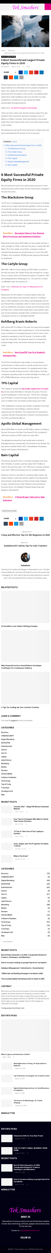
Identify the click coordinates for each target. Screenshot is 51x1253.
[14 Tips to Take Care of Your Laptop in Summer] (6, 834)
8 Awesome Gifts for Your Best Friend (28, 1136)
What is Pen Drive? (21, 856)
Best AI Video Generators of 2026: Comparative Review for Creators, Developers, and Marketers (27, 1167)
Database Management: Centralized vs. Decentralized (22, 968)
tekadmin (6, 67)
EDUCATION (12, 56)
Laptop (3, 757)
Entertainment (6, 746)
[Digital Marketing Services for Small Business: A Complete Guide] (6, 1091)
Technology (5, 781)
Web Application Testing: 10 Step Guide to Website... (30, 1064)
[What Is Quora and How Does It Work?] (25, 1035)
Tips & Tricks (6, 784)
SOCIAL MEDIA (6, 774)
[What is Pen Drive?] (6, 858)
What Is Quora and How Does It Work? (15, 1054)
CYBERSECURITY (7, 736)
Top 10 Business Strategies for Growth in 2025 (32, 1075)
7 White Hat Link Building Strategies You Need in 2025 (22, 973)
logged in (14, 720)
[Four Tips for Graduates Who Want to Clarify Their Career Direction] (6, 821)
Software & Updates (8, 777)
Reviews (4, 770)
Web (3, 795)
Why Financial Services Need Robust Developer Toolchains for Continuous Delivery (21, 667)
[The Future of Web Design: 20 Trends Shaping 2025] (6, 1103)
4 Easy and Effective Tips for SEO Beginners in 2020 (25, 535)
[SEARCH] (47, 941)
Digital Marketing (7, 739)
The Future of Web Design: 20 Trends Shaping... (28, 1101)
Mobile (4, 767)
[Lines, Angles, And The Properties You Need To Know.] (6, 846)
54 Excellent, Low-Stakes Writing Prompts (19, 626)
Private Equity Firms (9, 511)
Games (4, 750)
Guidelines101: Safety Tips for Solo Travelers (25, 546)
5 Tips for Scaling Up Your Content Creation (20, 707)
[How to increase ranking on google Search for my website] (6, 1182)
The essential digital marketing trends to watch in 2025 (22, 979)
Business (4, 56)
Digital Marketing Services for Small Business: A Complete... (32, 1089)
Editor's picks (9, 1129)
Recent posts (9, 802)
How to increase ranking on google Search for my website (23, 963)
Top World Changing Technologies (24, 108)
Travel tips (5, 788)
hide (14, 142)
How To (4, 753)
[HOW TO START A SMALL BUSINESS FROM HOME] (6, 1151)
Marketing (5, 763)
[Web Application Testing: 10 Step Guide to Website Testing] (6, 1066)
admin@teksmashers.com (30, 1230)
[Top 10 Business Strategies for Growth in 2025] (6, 1078)
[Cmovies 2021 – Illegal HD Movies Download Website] (6, 809)
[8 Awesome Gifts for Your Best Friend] (6, 1138)
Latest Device (6, 760)
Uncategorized (7, 791)
